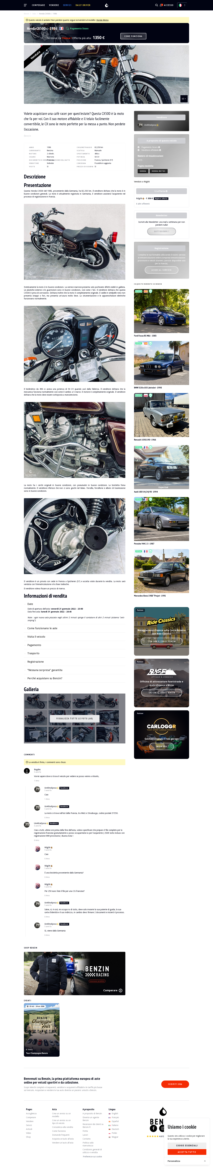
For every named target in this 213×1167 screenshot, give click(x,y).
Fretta (85, 1131)
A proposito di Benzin (92, 1113)
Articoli (29, 1129)
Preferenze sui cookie (92, 1156)
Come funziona (133, 36)
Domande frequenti (60, 1135)
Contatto (87, 1139)
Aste (34, 14)
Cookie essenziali (187, 1145)
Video (28, 1133)
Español (115, 1121)
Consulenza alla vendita (62, 1127)
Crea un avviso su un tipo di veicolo (61, 1121)
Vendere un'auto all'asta (62, 1143)
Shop (28, 1137)
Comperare (38, 5)
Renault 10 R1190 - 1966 (145, 439)
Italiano (114, 1125)
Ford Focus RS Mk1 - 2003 (145, 335)
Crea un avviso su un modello (61, 1115)
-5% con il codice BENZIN (161, 693)
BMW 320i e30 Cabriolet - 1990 (148, 387)
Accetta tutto (187, 1152)
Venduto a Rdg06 (142, 181)
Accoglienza (31, 1113)
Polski (114, 1133)
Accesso (169, 5)
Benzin (26, 14)
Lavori (85, 1135)
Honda (143, 171)
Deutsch (115, 1129)
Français (115, 1117)
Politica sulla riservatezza (88, 1144)
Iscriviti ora (175, 1084)
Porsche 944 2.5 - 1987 (144, 543)
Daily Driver (83, 5)
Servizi (67, 5)
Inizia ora (161, 746)
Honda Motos (102, 20)
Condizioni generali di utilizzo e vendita (92, 1151)
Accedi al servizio (162, 270)
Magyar (114, 1137)
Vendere (54, 5)
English (114, 1113)
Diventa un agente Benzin (91, 1118)
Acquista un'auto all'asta (63, 1139)
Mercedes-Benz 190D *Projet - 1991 (150, 595)
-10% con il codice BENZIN (162, 641)
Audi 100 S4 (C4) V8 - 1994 (146, 491)
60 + (184, 98)
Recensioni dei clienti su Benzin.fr (93, 1125)
